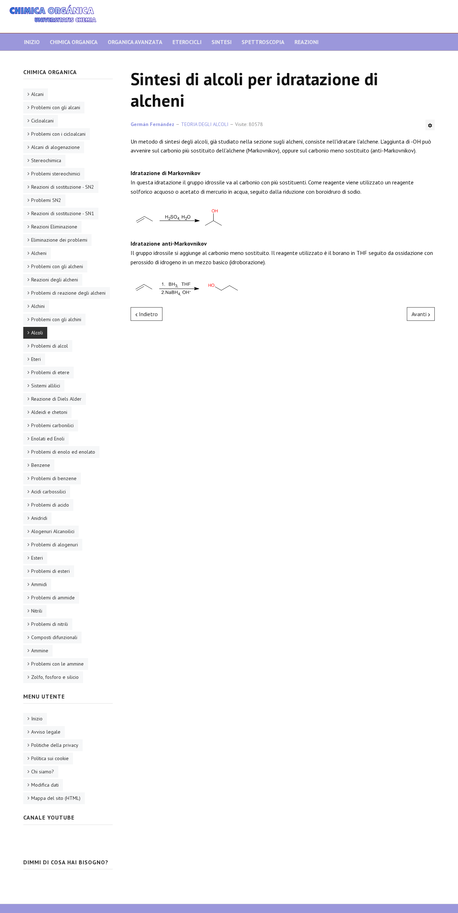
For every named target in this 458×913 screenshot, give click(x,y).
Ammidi (39, 584)
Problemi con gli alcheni (57, 266)
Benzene (40, 465)
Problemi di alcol (49, 346)
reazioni (306, 41)
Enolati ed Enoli (47, 438)
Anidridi (39, 518)
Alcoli (37, 332)
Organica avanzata (135, 41)
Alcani (37, 94)
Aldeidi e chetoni (49, 412)
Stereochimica (46, 160)
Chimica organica (74, 41)
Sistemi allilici (45, 385)
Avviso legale (45, 732)
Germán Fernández (152, 124)
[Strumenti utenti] (430, 125)
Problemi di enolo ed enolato (63, 452)
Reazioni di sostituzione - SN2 (62, 187)
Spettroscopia (263, 41)
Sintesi (221, 41)
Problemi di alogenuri (54, 544)
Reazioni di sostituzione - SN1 (62, 213)
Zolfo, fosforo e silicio (55, 677)
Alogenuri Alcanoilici (52, 531)
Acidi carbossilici (48, 491)
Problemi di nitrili (49, 624)
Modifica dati (45, 785)
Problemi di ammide (53, 597)
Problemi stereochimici (55, 173)
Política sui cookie (50, 758)
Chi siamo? (42, 771)
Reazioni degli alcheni (54, 279)
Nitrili (36, 611)
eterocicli (186, 41)
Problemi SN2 (46, 200)
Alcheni (39, 253)
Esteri (37, 558)
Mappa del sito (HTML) (56, 798)
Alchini (38, 306)
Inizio (32, 41)
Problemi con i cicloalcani (58, 134)
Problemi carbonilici (52, 425)
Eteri (36, 359)
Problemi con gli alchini (56, 319)
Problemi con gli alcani (55, 107)
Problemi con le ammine (57, 664)
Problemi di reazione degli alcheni (68, 293)
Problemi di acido (50, 505)
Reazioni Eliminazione (54, 226)
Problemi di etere (50, 372)
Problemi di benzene (54, 478)
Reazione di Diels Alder (56, 399)
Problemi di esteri (50, 571)
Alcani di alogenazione (55, 147)
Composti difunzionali (54, 637)
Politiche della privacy (54, 745)
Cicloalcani (42, 120)
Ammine (39, 650)
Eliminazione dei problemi (59, 240)
